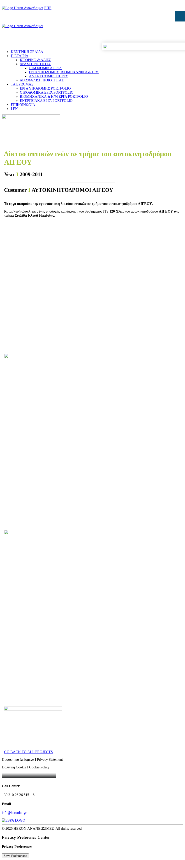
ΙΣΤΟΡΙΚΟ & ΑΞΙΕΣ (35, 60)
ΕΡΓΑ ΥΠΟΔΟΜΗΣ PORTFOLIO (45, 88)
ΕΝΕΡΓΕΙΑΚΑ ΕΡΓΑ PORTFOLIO (46, 100)
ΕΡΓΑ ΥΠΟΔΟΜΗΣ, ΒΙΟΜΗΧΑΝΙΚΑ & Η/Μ (64, 72)
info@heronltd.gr (14, 813)
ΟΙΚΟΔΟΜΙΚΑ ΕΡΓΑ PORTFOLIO (47, 92)
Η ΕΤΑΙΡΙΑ (19, 56)
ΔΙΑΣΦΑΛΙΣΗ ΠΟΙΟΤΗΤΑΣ (42, 80)
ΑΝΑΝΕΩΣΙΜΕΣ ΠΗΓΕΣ (48, 76)
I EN (14, 109)
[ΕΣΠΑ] (92, 820)
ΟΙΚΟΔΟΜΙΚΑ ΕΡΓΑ (45, 68)
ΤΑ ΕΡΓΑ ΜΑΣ (22, 84)
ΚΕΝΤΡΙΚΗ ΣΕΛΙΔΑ (27, 52)
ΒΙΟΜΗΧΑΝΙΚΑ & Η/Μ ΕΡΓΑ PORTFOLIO (54, 96)
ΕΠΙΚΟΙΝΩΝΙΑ (23, 105)
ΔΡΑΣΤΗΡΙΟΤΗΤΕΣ (35, 64)
